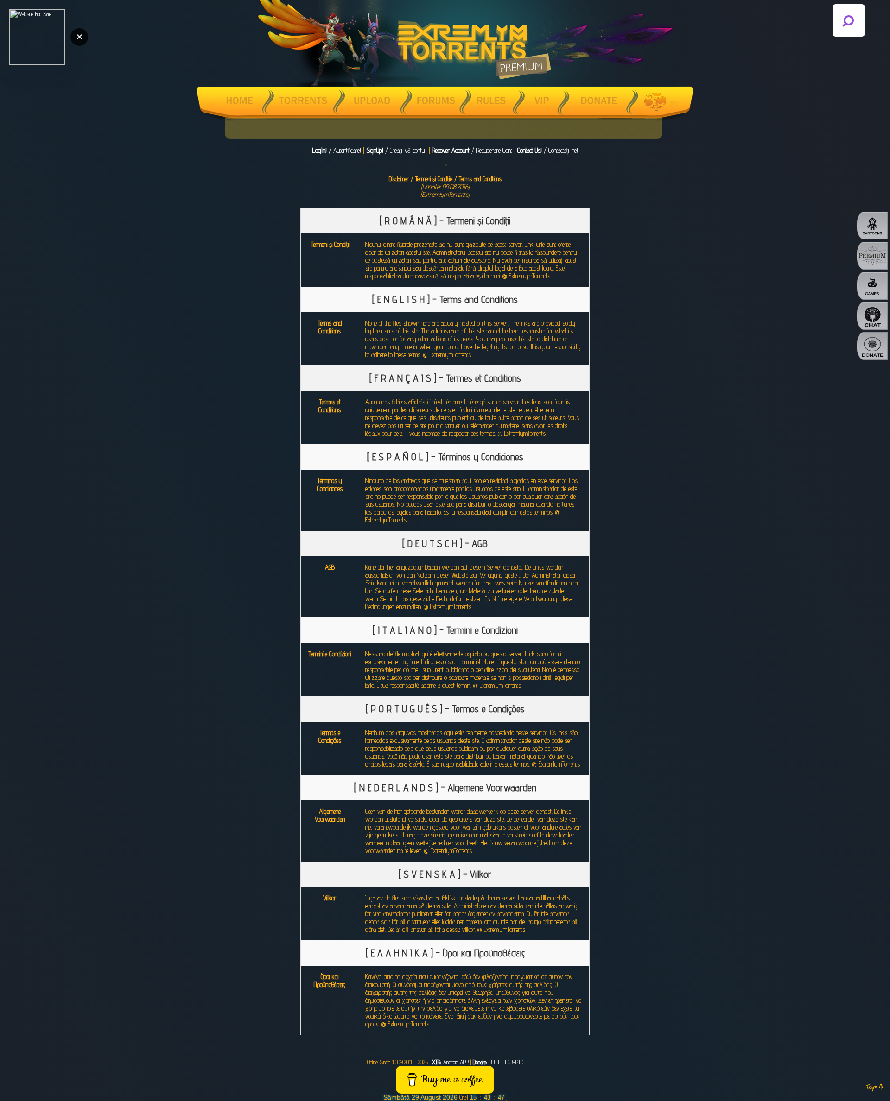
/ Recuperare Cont (472, 150)
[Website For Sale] (37, 37)
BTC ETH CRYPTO (498, 1062)
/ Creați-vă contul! (396, 150)
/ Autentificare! (336, 150)
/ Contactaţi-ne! (547, 150)
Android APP (450, 1062)
